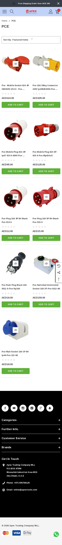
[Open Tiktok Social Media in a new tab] (31, 408)
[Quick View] (16, 64)
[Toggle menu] (4, 11)
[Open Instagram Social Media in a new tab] (23, 408)
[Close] (58, 3)
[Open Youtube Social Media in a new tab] (14, 408)
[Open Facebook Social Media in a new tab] (5, 408)
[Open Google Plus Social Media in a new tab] (40, 408)
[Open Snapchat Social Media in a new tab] (49, 408)
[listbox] (23, 39)
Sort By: (7, 40)
